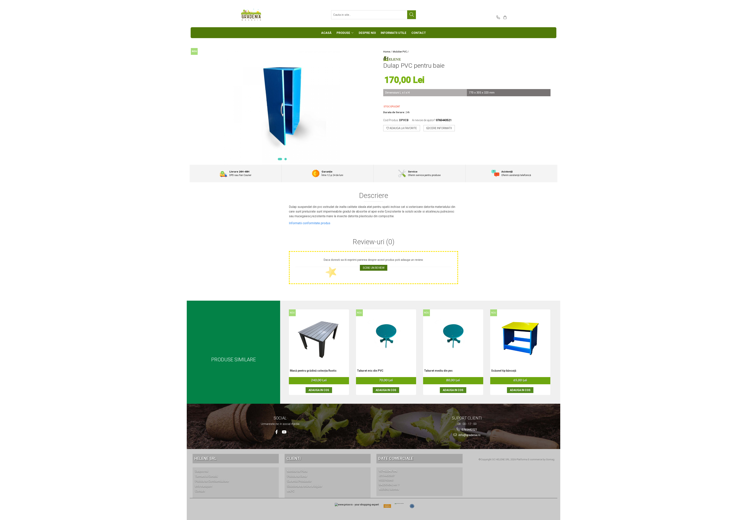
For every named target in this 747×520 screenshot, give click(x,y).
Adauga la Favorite (403, 128)
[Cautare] (411, 14)
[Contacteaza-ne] (497, 18)
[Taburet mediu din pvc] (453, 335)
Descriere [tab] (373, 196)
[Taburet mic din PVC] (386, 335)
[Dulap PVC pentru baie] (282, 106)
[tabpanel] (282, 106)
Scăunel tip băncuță (503, 370)
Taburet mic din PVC (370, 370)
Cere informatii (440, 128)
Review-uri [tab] (374, 242)
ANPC (290, 491)
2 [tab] (285, 159)
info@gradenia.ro (469, 435)
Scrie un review (373, 267)
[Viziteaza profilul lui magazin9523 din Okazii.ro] (387, 507)
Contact (200, 491)
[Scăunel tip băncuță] (520, 335)
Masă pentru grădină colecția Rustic (313, 370)
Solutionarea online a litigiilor (304, 486)
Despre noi (201, 471)
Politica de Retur (297, 476)
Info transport (203, 486)
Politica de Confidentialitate (212, 481)
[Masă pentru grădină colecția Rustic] (319, 335)
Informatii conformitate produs (309, 223)
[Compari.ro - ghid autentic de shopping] (412, 506)
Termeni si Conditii (206, 476)
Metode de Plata (297, 471)
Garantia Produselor (299, 481)
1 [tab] (280, 159)
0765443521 (469, 429)
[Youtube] (284, 432)
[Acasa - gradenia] (259, 15)
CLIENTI (294, 458)
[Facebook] (276, 432)
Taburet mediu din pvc (438, 370)
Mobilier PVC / (401, 51)
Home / (387, 51)
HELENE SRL (206, 458)
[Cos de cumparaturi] (504, 18)
